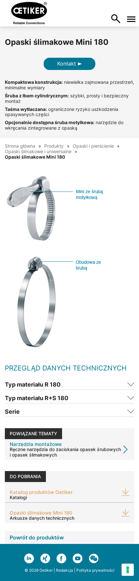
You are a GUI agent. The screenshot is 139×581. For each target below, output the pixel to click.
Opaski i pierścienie (93, 146)
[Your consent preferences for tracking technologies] (128, 570)
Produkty (54, 146)
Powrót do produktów (37, 537)
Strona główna (20, 146)
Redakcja (64, 570)
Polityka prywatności (95, 570)
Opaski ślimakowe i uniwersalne (38, 151)
